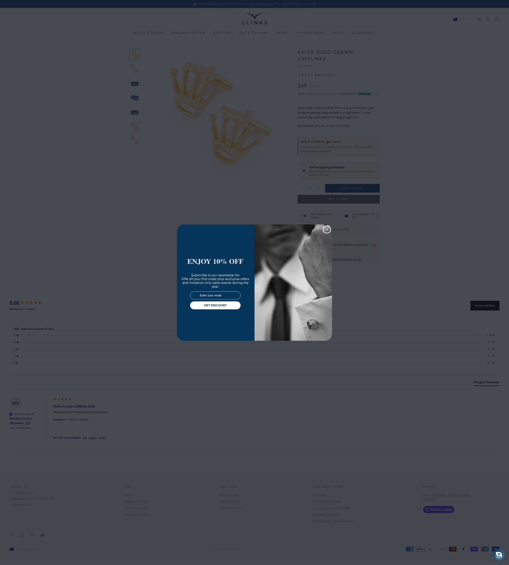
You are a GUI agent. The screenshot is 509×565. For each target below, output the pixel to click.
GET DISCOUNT (215, 305)
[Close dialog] (326, 229)
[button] (499, 555)
